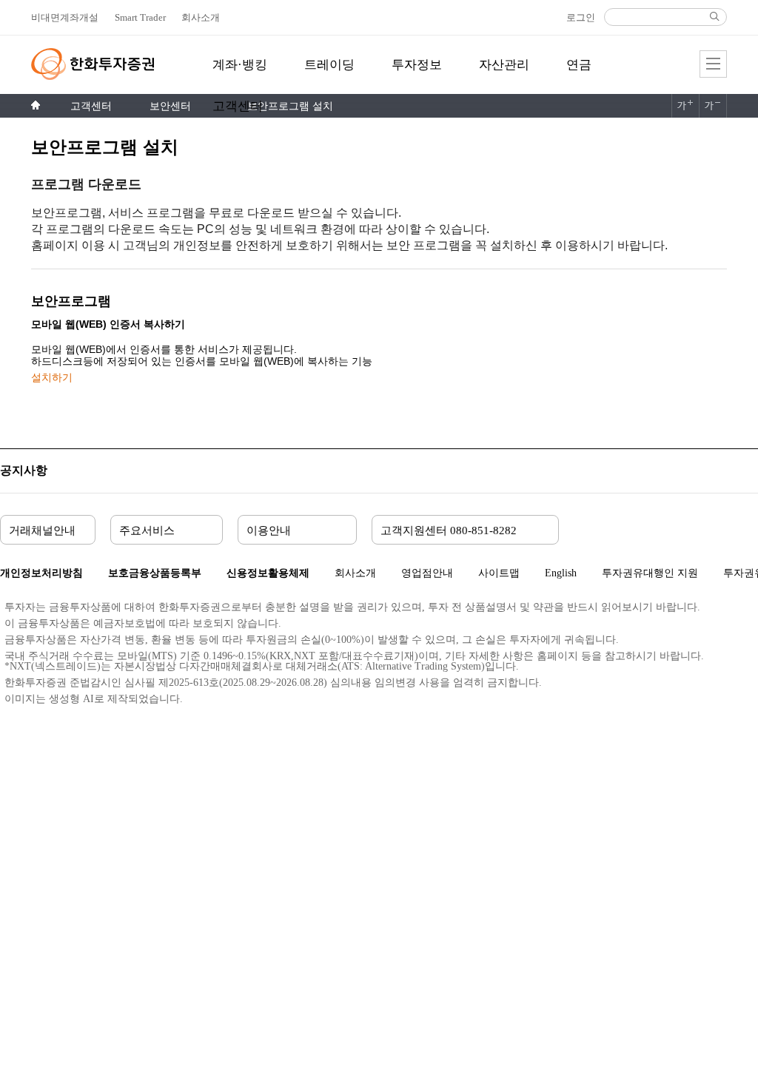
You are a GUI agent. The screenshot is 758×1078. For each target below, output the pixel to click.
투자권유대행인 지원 (650, 573)
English (561, 573)
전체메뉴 (713, 64)
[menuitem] (239, 73)
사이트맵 (499, 573)
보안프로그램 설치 (290, 106)
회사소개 (355, 573)
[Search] (714, 16)
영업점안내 (427, 573)
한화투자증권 (92, 64)
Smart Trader (140, 17)
